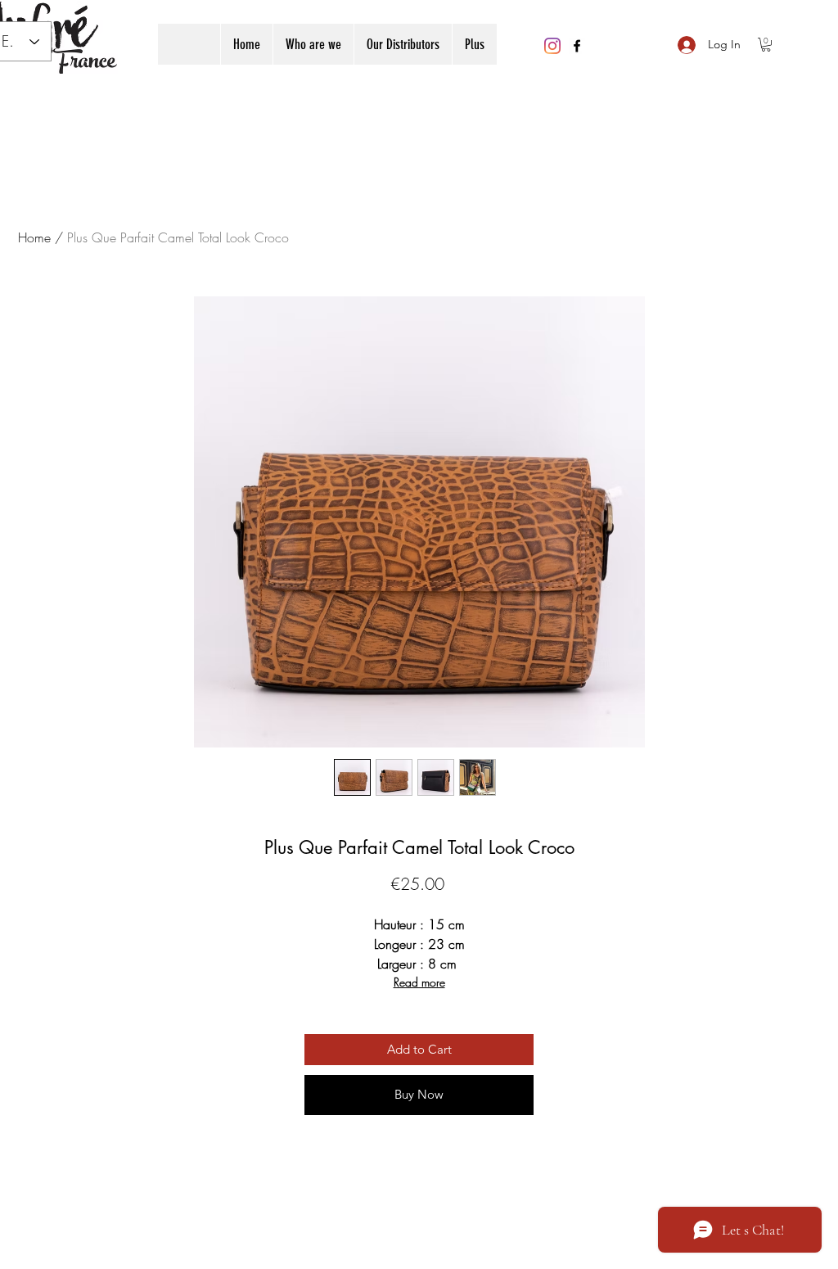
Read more (419, 982)
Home (34, 237)
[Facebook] (577, 46)
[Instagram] (552, 46)
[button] (766, 45)
